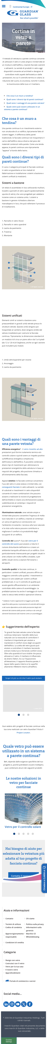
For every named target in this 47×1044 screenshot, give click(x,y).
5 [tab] (33, 834)
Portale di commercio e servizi (22, 981)
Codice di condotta (14, 927)
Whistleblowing (32, 937)
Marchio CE (31, 933)
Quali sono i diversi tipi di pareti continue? (25, 99)
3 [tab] (28, 715)
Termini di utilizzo (13, 924)
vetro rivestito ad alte (33, 449)
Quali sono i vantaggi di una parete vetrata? (25, 103)
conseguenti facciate (11, 487)
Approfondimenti (13, 973)
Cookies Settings (9, 1041)
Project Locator (23, 732)
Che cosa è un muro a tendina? (20, 96)
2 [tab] (23, 715)
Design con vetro (13, 960)
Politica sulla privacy (35, 924)
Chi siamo (30, 918)
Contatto (9, 918)
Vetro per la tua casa (14, 966)
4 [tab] (28, 834)
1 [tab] (19, 715)
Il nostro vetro (12, 969)
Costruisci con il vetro (15, 963)
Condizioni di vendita (15, 942)
